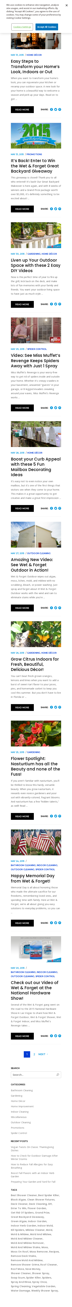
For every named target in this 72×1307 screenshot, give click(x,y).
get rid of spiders (22, 1212)
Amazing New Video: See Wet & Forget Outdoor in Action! (32, 565)
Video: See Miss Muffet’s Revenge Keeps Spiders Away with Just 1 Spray (35, 361)
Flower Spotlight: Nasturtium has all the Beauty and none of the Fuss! (35, 766)
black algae (18, 1199)
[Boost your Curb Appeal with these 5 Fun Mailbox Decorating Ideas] (36, 434)
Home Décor (34, 55)
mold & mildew (20, 1234)
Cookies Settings (22, 26)
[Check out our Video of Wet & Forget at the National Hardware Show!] (36, 949)
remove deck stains (23, 1256)
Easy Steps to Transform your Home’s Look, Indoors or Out (35, 67)
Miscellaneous (19, 1117)
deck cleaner (19, 1204)
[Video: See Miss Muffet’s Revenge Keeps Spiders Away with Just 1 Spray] (36, 330)
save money (32, 1269)
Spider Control (37, 349)
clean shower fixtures (41, 1199)
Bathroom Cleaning (23, 865)
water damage (20, 1290)
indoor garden (37, 1221)
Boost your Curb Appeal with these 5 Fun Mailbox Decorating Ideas (36, 467)
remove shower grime (25, 1264)
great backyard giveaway (27, 1217)
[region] (36, 16)
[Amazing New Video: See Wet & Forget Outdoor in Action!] (36, 535)
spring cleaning (21, 1286)
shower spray (40, 1273)
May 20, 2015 (18, 968)
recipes (54, 1251)
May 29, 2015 (17, 349)
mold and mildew (40, 1234)
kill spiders (17, 1230)
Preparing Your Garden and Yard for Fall (33, 1181)
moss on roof (19, 1251)
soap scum (18, 1277)
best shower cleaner (24, 1195)
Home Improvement (22, 1106)
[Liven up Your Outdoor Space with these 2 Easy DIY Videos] (36, 235)
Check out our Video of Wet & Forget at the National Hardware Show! (34, 990)
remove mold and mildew (27, 1260)
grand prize (42, 1212)
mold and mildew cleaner (27, 1238)
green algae (19, 1221)
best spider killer (48, 1195)
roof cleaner (48, 1264)
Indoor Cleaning (47, 865)
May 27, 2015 (17, 553)
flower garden (37, 1208)
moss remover (39, 1251)
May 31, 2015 (17, 55)
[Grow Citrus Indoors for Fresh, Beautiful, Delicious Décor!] (36, 634)
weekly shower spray (44, 1290)
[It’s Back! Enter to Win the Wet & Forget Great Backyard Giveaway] (36, 136)
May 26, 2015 (17, 653)
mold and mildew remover (27, 1243)
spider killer (33, 1277)
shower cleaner (21, 1273)
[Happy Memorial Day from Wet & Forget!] (36, 842)
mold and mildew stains (25, 1247)
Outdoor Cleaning (39, 553)
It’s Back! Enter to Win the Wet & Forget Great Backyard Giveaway (35, 166)
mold (49, 1230)
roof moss (17, 1269)
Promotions (34, 154)
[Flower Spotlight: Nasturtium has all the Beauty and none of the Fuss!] (36, 733)
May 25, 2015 (17, 752)
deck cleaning (38, 1204)
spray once (39, 1282)
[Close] (66, 5)
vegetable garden (43, 1286)
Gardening (34, 254)
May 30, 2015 (18, 254)
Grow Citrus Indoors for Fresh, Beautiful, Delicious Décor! (35, 664)
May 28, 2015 (17, 453)
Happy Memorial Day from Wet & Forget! (33, 878)
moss (45, 1247)
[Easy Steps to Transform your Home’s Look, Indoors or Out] (36, 36)
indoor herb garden (23, 1225)
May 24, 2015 (17, 861)
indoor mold (45, 1225)
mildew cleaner (35, 1230)
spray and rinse (21, 1282)
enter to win (18, 1208)
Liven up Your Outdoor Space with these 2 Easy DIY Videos (36, 265)
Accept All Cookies (46, 26)
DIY (50, 1204)
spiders (46, 1277)
